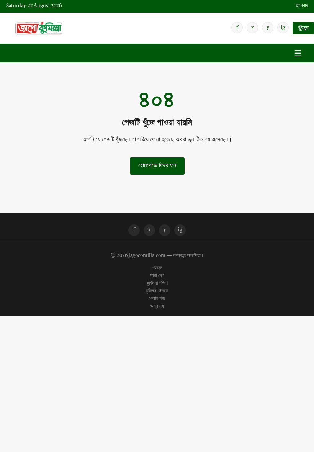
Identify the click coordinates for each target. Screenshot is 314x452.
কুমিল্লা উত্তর (157, 291)
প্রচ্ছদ (157, 268)
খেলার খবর (157, 298)
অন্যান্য (157, 306)
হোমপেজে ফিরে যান (157, 166)
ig (283, 27)
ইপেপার (302, 5)
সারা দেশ (157, 275)
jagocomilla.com (147, 256)
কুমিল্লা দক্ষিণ (157, 283)
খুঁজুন (303, 28)
